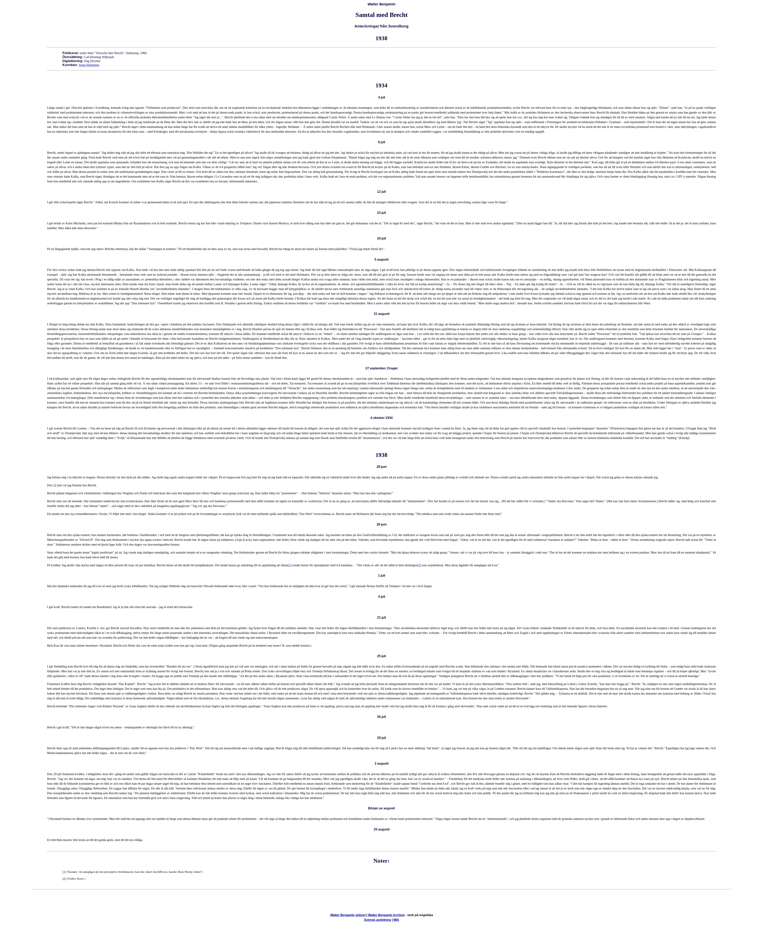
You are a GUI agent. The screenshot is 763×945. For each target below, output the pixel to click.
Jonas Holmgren (89, 65)
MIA (396, 920)
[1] (289, 565)
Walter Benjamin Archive (386, 915)
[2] (419, 565)
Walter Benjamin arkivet (348, 915)
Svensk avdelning (377, 920)
